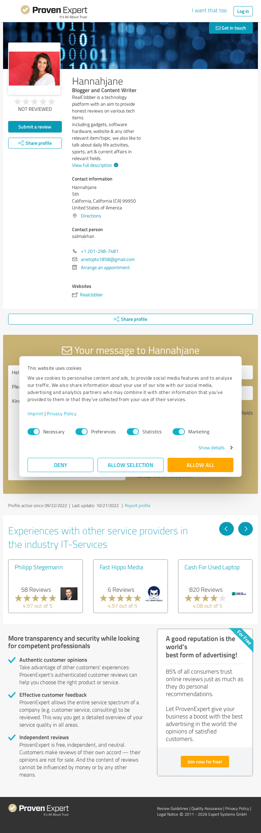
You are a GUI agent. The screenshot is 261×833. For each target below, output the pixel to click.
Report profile (138, 505)
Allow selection (130, 465)
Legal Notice (167, 814)
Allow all (200, 465)
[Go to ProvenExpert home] (54, 13)
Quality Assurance (206, 808)
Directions (91, 215)
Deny (60, 465)
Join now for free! (205, 761)
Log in (243, 11)
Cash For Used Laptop (212, 567)
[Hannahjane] (34, 68)
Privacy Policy (61, 413)
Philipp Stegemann (39, 567)
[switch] (81, 431)
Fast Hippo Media (121, 567)
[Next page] (245, 529)
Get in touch (233, 27)
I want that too (209, 10)
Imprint (36, 413)
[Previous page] (226, 529)
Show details (211, 447)
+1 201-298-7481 (100, 251)
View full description (92, 165)
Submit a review (34, 126)
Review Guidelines (172, 808)
